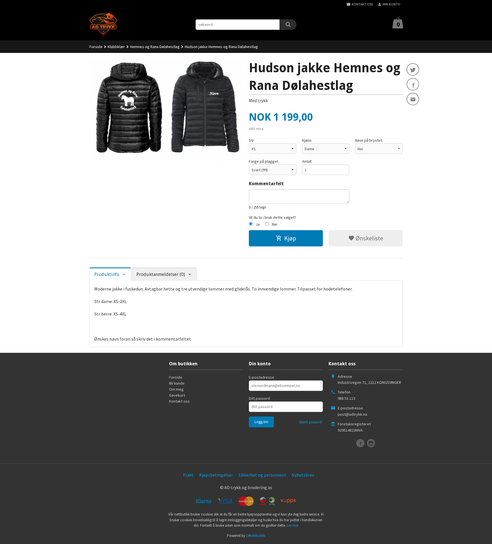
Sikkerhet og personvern (262, 475)
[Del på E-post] (413, 99)
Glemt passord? (311, 422)
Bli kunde (176, 383)
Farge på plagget (263, 161)
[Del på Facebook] (413, 84)
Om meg (176, 389)
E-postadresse (261, 377)
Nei (274, 224)
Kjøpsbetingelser (216, 475)
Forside (95, 46)
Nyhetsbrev (303, 475)
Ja (258, 224)
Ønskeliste (368, 238)
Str (251, 140)
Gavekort (177, 395)
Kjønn (306, 140)
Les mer (292, 525)
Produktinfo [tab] (106, 274)
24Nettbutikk (255, 535)
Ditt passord (259, 398)
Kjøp (290, 238)
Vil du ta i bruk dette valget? (272, 217)
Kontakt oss (179, 401)
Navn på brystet (368, 140)
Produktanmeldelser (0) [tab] (160, 274)
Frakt (188, 475)
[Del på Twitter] (413, 69)
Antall (306, 161)
